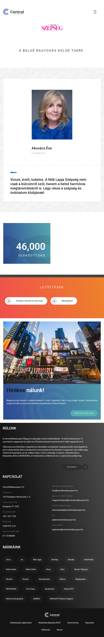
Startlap (54, 559)
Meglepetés (80, 579)
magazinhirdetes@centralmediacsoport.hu (70, 500)
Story (48, 569)
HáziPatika (88, 559)
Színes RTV (69, 589)
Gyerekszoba (44, 579)
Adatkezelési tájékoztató (21, 623)
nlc (22, 559)
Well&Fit (36, 599)
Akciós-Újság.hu (81, 569)
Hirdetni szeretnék (84, 413)
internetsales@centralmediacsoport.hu (68, 510)
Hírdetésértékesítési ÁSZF (49, 623)
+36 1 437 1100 (9, 516)
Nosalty (71, 559)
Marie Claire (31, 569)
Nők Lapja (37, 559)
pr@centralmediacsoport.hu (64, 520)
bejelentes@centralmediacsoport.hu (67, 529)
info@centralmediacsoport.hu (65, 490)
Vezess (25, 579)
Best (62, 569)
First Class (30, 589)
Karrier (60, 630)
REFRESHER (11, 589)
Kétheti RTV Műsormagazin (61, 599)
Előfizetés (46, 630)
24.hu (8, 559)
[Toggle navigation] (95, 12)
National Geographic (14, 599)
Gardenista (49, 589)
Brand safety (73, 623)
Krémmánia (11, 569)
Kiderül (63, 579)
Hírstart (9, 579)
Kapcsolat (89, 623)
